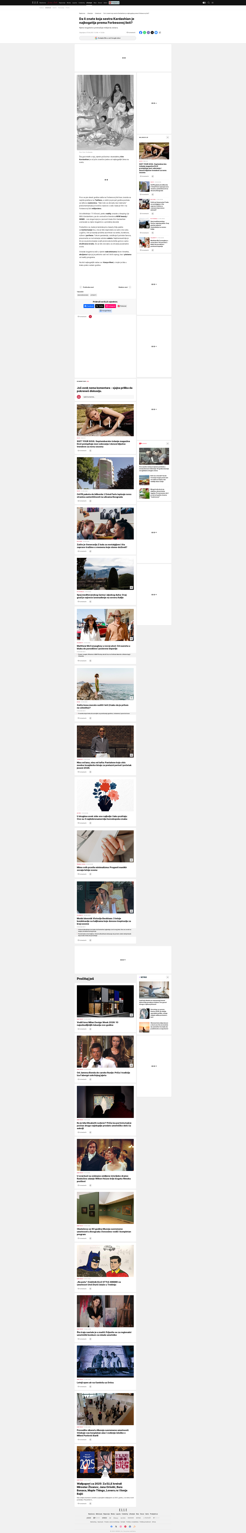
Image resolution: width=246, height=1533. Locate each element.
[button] (131, 32)
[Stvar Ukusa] (156, 1518)
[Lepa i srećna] (123, 1518)
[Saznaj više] (167, 443)
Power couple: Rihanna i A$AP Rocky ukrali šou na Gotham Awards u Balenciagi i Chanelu (104, 655)
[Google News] (130, 1526)
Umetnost (98, 13)
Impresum (100, 1522)
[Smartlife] (131, 1518)
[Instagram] (121, 1526)
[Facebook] (111, 1526)
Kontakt (123, 1522)
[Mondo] (96, 1518)
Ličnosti (93, 295)
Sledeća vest (123, 287)
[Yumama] (147, 1518)
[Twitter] (116, 1526)
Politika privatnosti (145, 1522)
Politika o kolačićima (132, 1522)
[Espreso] (104, 1518)
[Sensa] (138, 1518)
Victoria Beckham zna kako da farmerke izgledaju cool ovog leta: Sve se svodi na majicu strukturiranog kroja (104, 930)
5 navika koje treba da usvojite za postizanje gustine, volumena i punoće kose (104, 713)
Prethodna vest (88, 287)
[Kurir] (89, 1518)
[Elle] (35, 3)
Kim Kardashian (83, 295)
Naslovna (82, 13)
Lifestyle (90, 13)
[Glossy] (115, 1518)
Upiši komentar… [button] (89, 397)
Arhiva (154, 1522)
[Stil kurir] (110, 1518)
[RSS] (134, 1526)
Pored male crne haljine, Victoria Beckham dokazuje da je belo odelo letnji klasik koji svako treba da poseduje (104, 934)
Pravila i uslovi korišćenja (111, 1522)
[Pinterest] (125, 1526)
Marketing (93, 1522)
